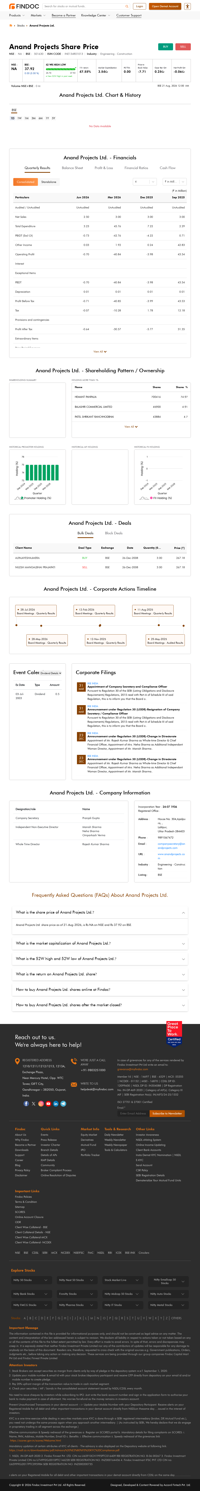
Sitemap (20, 1207)
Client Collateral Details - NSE (32, 1232)
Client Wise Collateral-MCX (31, 1237)
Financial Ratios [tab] (136, 168)
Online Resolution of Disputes (58, 1175)
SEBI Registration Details (150, 1175)
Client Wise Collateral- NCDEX (33, 1242)
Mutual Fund (88, 1145)
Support (19, 1155)
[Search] (127, 6)
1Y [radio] (47, 118)
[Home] (10, 25)
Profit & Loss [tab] (104, 168)
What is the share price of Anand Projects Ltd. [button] (55, 912)
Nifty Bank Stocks (24, 1294)
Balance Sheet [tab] (72, 168)
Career (19, 1160)
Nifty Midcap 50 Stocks (119, 1294)
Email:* (121, 1107)
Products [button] (15, 15)
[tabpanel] (100, 132)
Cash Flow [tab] (167, 168)
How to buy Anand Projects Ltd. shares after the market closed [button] (69, 1005)
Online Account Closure (29, 1217)
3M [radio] (34, 118)
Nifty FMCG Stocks (24, 1305)
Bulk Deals (85, 533)
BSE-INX (130, 1252)
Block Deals (113, 533)
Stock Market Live (115, 1280)
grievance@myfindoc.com (132, 1069)
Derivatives (87, 1140)
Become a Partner (64, 15)
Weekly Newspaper (115, 1145)
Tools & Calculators (115, 1150)
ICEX (118, 1252)
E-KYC (139, 1160)
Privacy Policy (22, 1170)
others (176, 1318)
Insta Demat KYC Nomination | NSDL (158, 1155)
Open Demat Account (165, 6)
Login (139, 6)
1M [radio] (27, 118)
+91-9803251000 (93, 1070)
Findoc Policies (23, 1196)
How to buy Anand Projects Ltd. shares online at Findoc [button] (63, 989)
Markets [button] (36, 15)
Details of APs (49, 1155)
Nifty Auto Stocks (160, 1294)
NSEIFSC (79, 1252)
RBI (110, 1252)
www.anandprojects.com (171, 856)
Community (48, 1165)
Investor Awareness (147, 1134)
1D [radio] (12, 118)
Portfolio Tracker (90, 1155)
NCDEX (65, 1252)
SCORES (20, 1212)
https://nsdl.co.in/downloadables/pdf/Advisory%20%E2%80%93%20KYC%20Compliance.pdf (64, 1450)
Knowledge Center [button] (93, 15)
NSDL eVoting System (148, 1140)
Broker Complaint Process (56, 1170)
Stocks (21, 25)
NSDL (100, 1252)
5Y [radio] (53, 118)
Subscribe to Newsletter (167, 1113)
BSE (26, 1252)
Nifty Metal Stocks (161, 1305)
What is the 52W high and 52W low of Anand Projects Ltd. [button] (66, 958)
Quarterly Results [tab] (37, 168)
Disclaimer (21, 1175)
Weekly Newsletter (115, 1140)
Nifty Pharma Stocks (71, 1305)
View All (98, 351)
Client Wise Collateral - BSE (31, 1227)
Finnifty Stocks (68, 1294)
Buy (165, 46)
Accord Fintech (172, 1485)
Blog (17, 1165)
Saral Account (144, 1165)
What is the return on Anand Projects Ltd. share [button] (56, 974)
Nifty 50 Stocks (22, 1280)
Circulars (144, 1252)
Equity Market (89, 1134)
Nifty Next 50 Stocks (71, 1280)
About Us (20, 1134)
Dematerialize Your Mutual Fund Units (158, 1180)
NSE (17, 1252)
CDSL (35, 1252)
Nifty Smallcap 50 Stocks (165, 1281)
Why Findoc (22, 1140)
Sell (183, 46)
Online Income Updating (150, 1145)
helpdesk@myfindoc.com (97, 1089)
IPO (83, 1150)
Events (44, 1134)
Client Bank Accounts (148, 1150)
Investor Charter (50, 1145)
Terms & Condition (26, 1202)
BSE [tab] (14, 110)
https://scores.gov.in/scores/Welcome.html (35, 1440)
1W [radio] (19, 118)
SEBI (44, 1252)
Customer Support (128, 15)
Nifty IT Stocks (113, 1305)
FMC (91, 1252)
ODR (18, 1222)
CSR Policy (142, 1170)
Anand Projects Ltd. (42, 25)
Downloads (22, 1150)
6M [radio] (41, 118)
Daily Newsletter (114, 1134)
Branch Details (49, 1150)
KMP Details (48, 1160)
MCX (54, 1252)
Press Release (49, 1140)
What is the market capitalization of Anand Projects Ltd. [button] (63, 943)
